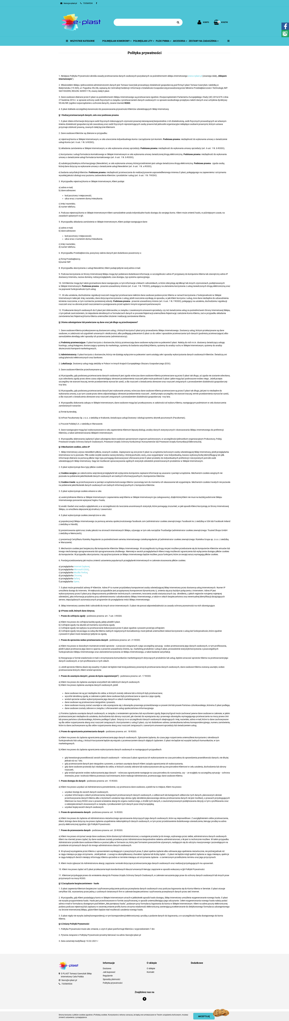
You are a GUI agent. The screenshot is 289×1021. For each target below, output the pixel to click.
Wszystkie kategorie (82, 41)
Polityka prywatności (112, 983)
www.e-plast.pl (195, 76)
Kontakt (150, 972)
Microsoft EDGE (81, 569)
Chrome (77, 575)
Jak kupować (109, 972)
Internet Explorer (81, 566)
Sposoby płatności (111, 979)
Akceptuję (204, 1016)
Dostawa (107, 968)
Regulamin (108, 975)
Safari (76, 578)
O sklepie (151, 968)
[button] (122, 963)
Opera (76, 581)
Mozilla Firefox (80, 572)
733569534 (66, 984)
